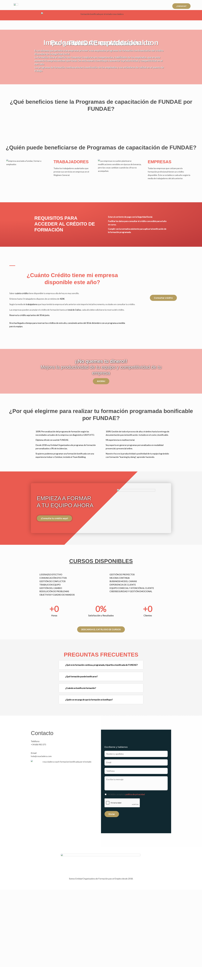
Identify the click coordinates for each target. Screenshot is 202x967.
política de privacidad (135, 794)
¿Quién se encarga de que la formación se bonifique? (89, 699)
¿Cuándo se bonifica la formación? (80, 688)
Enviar (112, 814)
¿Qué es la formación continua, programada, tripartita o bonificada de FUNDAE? (101, 665)
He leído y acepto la (126, 794)
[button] (101, 665)
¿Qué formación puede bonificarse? (81, 676)
